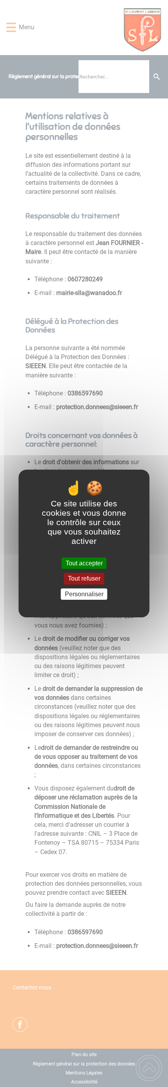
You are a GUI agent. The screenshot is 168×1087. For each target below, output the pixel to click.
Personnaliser (84, 594)
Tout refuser (84, 579)
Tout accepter (84, 563)
